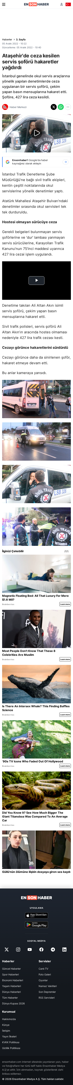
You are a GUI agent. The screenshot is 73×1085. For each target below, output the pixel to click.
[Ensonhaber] (36, 4)
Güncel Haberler (11, 968)
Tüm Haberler (10, 997)
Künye (5, 1024)
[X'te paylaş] (54, 107)
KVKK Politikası (10, 1042)
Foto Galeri (45, 974)
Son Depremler (47, 991)
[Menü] (3, 4)
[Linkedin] (64, 949)
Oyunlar (43, 980)
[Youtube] (30, 949)
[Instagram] (18, 949)
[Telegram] (53, 949)
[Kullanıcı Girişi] (61, 4)
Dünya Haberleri (11, 991)
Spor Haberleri (10, 974)
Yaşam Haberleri (11, 986)
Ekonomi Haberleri (12, 980)
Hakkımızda (9, 1019)
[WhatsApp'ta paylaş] (61, 107)
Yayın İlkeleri (9, 1036)
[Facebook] (41, 949)
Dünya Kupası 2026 (13, 1003)
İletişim (6, 1030)
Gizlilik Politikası (11, 1048)
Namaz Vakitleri (48, 986)
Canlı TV (43, 968)
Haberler (7, 39)
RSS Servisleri (47, 997)
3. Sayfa (21, 39)
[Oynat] (36, 133)
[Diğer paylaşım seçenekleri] (68, 107)
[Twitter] (6, 949)
